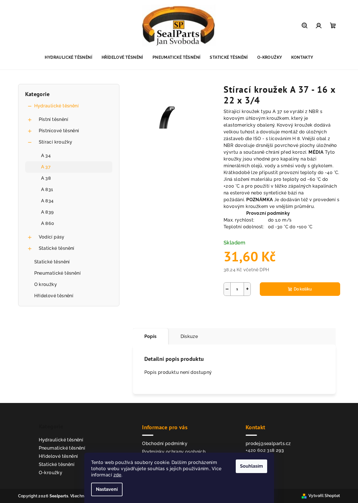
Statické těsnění (56, 248)
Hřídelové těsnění (54, 295)
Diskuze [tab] (189, 336)
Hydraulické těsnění (56, 106)
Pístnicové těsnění (59, 130)
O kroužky (45, 284)
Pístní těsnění (53, 119)
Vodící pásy (52, 237)
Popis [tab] (150, 336)
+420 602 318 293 (265, 450)
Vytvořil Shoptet (324, 495)
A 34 (46, 155)
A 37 (46, 167)
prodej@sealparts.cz (268, 443)
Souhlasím (251, 466)
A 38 (46, 178)
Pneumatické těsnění (57, 273)
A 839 (47, 212)
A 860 (47, 223)
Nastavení (107, 489)
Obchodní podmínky (164, 443)
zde (117, 475)
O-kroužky (51, 472)
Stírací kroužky (55, 142)
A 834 (47, 200)
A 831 (47, 189)
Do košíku (303, 289)
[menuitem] (68, 57)
